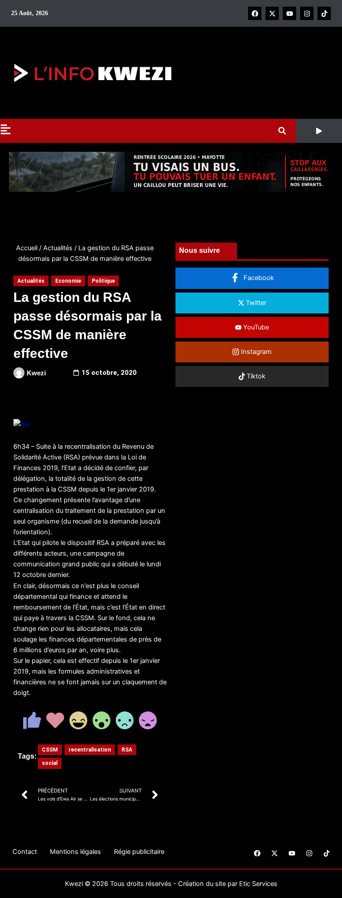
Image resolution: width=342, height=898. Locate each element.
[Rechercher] (284, 130)
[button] (319, 131)
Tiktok (255, 376)
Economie (68, 281)
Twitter (255, 303)
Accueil (26, 248)
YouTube (255, 327)
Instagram (255, 352)
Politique (103, 281)
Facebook (258, 278)
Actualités (58, 248)
